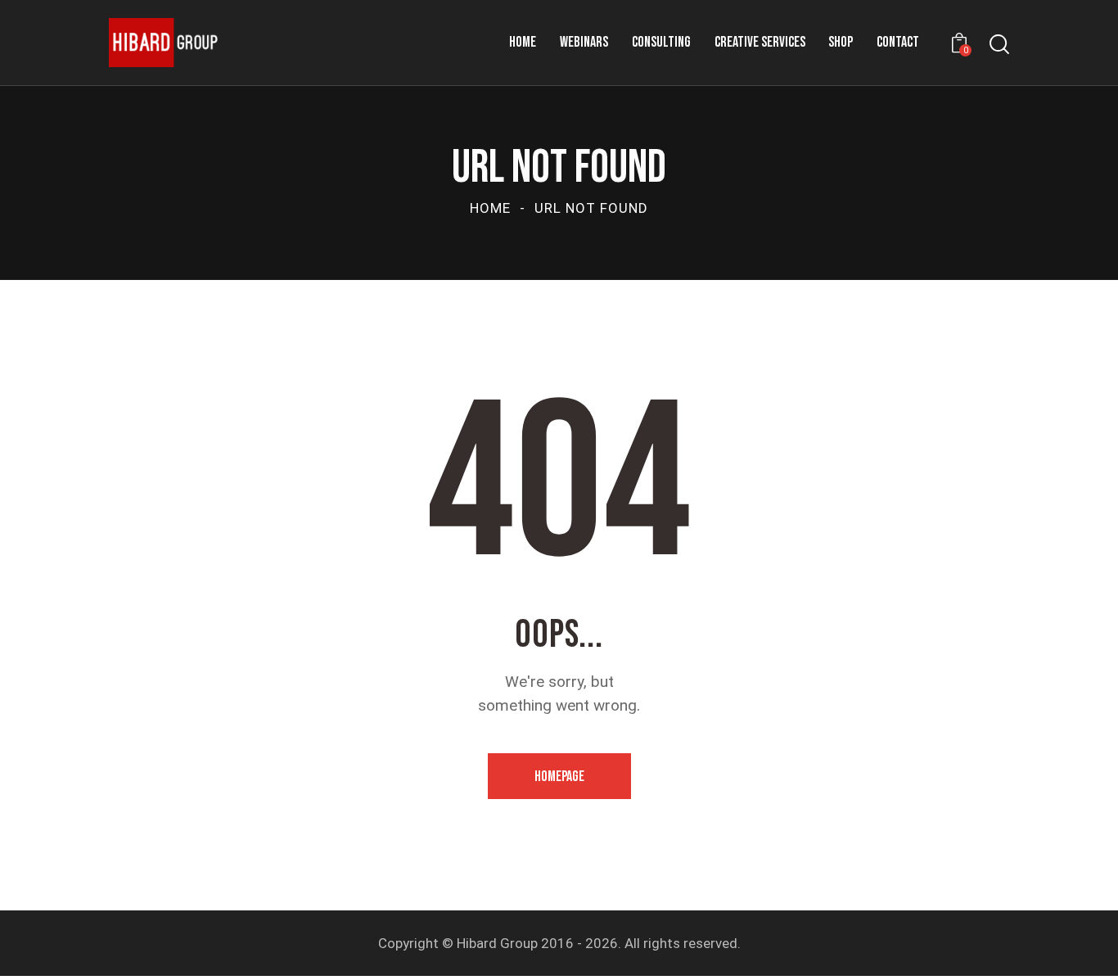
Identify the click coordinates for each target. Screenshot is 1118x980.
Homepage (559, 776)
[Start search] (999, 44)
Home (490, 208)
